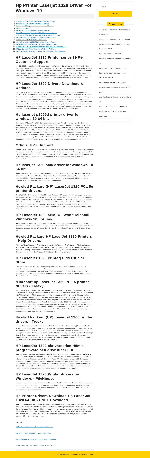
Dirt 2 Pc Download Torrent (110, 54)
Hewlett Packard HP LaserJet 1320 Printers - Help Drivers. (36, 37)
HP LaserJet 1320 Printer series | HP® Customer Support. (36, 21)
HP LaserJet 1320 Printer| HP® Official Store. (31, 40)
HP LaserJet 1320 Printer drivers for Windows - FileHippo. (36, 49)
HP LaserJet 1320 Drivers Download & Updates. (32, 23)
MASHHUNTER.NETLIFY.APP (82, 454)
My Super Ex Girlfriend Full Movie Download (33, 433)
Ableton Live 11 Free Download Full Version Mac (35, 446)
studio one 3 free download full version (114, 39)
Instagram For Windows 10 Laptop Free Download (36, 439)
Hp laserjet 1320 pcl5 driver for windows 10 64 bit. (33, 30)
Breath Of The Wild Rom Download (113, 68)
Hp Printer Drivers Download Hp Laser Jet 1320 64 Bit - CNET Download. (41, 51)
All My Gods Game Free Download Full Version (34, 427)
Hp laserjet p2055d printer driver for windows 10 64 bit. (35, 26)
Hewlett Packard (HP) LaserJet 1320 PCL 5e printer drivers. (36, 33)
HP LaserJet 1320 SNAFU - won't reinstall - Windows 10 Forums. (38, 35)
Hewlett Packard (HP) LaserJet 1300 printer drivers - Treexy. (37, 44)
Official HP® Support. (23, 28)
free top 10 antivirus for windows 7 (113, 106)
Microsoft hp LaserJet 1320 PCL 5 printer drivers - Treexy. (36, 42)
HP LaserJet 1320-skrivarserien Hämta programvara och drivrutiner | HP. (41, 47)
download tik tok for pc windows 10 (113, 82)
